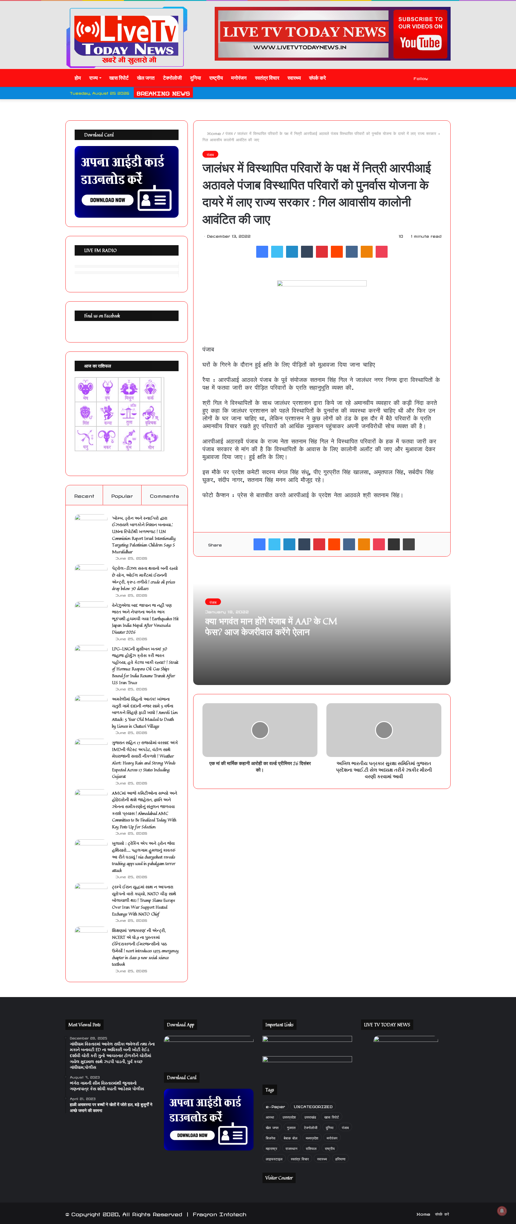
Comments (164, 495)
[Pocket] (382, 252)
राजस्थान (291, 1147)
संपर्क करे (317, 78)
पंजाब (229, 132)
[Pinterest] (322, 252)
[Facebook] (262, 252)
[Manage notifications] (502, 1211)
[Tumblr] (307, 252)
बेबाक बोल (290, 1137)
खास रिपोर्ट (119, 78)
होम (77, 78)
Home (213, 132)
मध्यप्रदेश (312, 1137)
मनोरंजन (239, 78)
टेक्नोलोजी (172, 78)
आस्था (270, 1116)
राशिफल (311, 1147)
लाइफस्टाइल (274, 1158)
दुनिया (195, 78)
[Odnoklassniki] (367, 252)
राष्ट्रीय (216, 78)
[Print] (409, 544)
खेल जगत (146, 78)
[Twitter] (277, 252)
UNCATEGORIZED (313, 1106)
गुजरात (291, 1126)
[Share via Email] (394, 544)
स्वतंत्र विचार (267, 78)
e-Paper (275, 1106)
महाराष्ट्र (271, 1147)
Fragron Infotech (219, 1213)
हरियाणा (340, 1158)
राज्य (93, 78)
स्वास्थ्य (294, 78)
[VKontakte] (352, 252)
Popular (122, 495)
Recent (84, 495)
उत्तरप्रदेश (289, 1116)
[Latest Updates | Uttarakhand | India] (126, 37)
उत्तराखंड (310, 1116)
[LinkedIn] (292, 252)
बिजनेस (270, 1137)
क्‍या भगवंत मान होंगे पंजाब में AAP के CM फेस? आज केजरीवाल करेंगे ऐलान (271, 626)
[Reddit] (337, 252)
